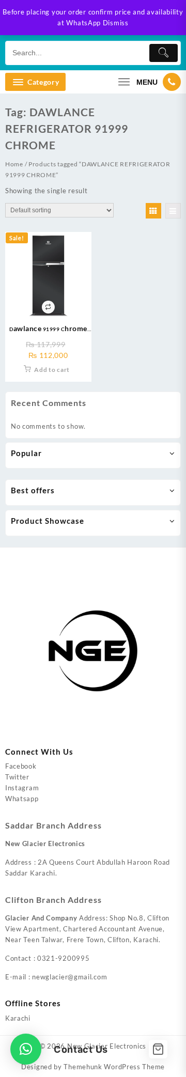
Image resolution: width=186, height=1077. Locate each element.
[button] (25, 1049)
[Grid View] (153, 210)
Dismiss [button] (116, 23)
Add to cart (52, 369)
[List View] (173, 210)
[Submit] (163, 53)
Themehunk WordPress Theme (114, 1067)
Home (14, 164)
